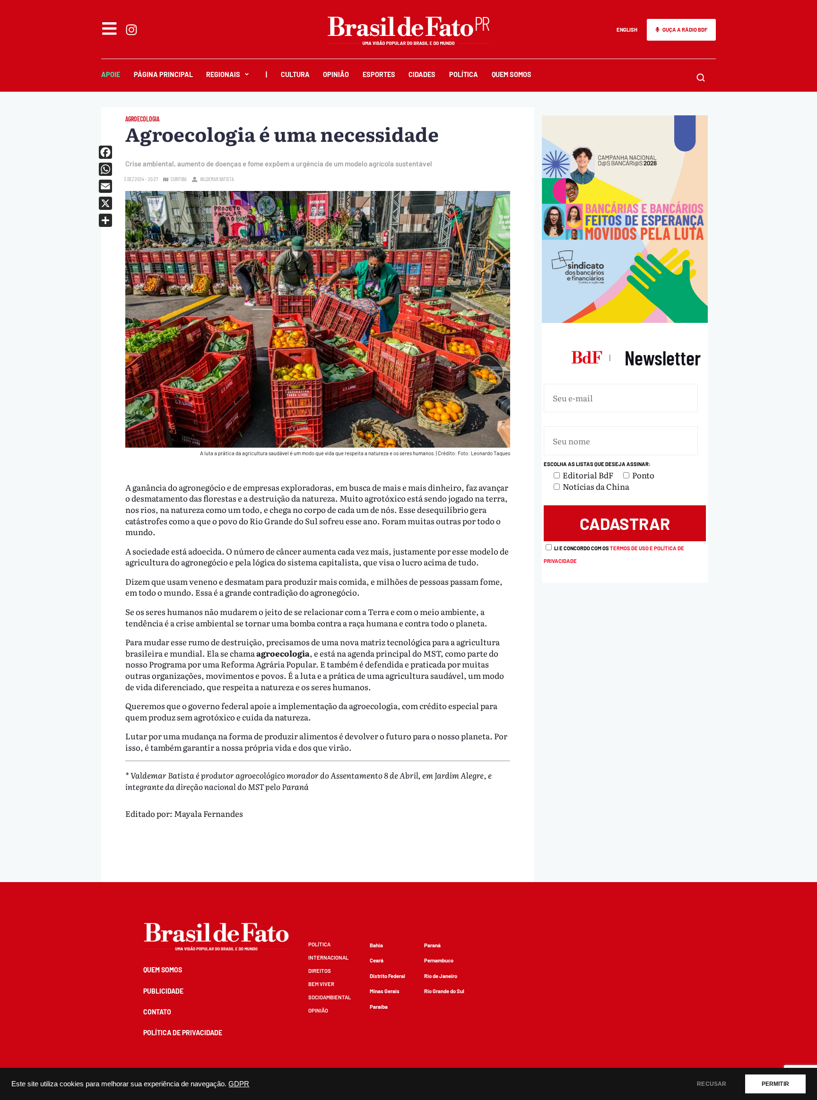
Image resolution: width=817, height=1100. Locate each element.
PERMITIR (775, 1084)
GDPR (238, 1084)
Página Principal (163, 74)
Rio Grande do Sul (444, 991)
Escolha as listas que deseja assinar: (597, 464)
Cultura (295, 74)
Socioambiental (329, 997)
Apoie (110, 74)
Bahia (376, 945)
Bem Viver (321, 984)
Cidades (421, 74)
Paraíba (379, 1007)
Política (463, 74)
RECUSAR (711, 1084)
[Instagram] (131, 30)
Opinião (336, 74)
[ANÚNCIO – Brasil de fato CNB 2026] (625, 319)
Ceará (376, 960)
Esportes (379, 74)
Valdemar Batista (217, 179)
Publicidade (163, 991)
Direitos (319, 971)
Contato (157, 1012)
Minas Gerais (385, 991)
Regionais (223, 74)
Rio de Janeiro (440, 976)
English (627, 29)
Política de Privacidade (182, 1033)
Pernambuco (438, 960)
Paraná (432, 945)
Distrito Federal (387, 976)
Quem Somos (511, 74)
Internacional (328, 957)
